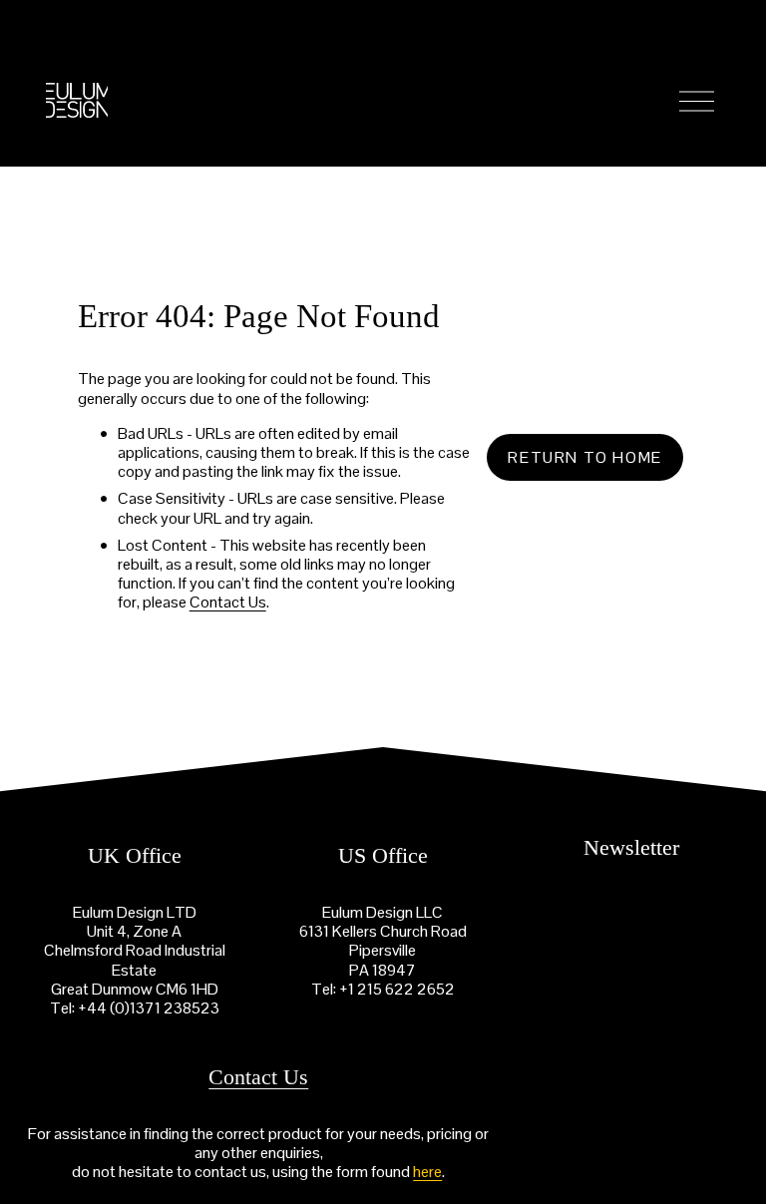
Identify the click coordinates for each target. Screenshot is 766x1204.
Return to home (584, 457)
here (427, 1171)
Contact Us (228, 602)
